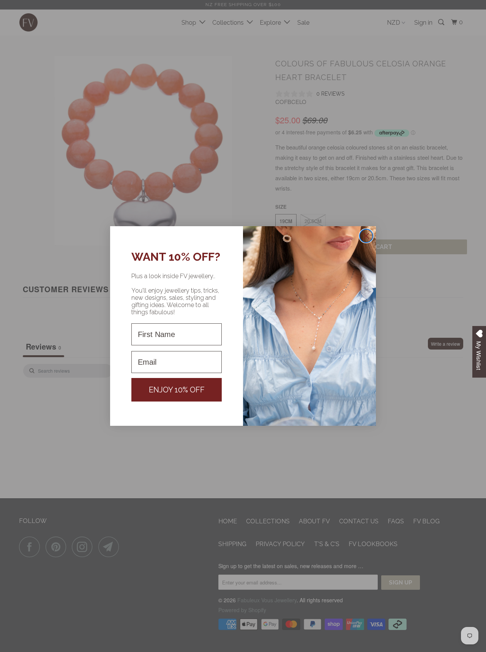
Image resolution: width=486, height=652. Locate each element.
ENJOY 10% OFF (177, 389)
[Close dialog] (366, 236)
